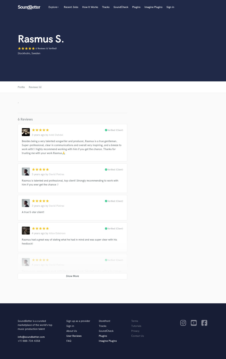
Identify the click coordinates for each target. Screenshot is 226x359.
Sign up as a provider (78, 321)
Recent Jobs (71, 7)
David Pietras (56, 174)
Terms (134, 321)
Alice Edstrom (57, 233)
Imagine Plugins (153, 7)
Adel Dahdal (56, 135)
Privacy (135, 331)
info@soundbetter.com (31, 337)
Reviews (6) (35, 87)
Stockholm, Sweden (29, 53)
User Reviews (74, 336)
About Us (71, 331)
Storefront (104, 321)
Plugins (136, 7)
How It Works (90, 7)
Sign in (170, 7)
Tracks (106, 7)
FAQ (68, 341)
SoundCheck (120, 7)
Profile (21, 87)
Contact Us (137, 336)
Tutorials (136, 326)
